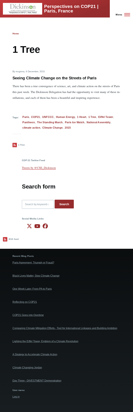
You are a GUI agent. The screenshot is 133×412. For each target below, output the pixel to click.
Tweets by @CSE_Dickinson (39, 168)
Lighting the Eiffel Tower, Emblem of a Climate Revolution (45, 341)
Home (15, 33)
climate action (31, 127)
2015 (68, 127)
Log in (16, 396)
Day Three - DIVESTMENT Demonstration (36, 380)
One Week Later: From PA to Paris (32, 288)
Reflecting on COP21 (24, 302)
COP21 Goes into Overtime (28, 315)
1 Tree (92, 117)
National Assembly (98, 122)
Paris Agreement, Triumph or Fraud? (33, 262)
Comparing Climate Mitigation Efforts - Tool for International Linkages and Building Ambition (64, 328)
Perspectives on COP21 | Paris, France (71, 8)
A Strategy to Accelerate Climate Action (34, 354)
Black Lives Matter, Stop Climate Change (36, 275)
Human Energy (65, 117)
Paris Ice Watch (75, 122)
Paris (25, 117)
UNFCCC (48, 117)
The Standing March (50, 122)
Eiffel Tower (105, 117)
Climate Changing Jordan (27, 367)
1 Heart (81, 117)
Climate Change (52, 127)
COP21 (35, 117)
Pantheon (28, 122)
